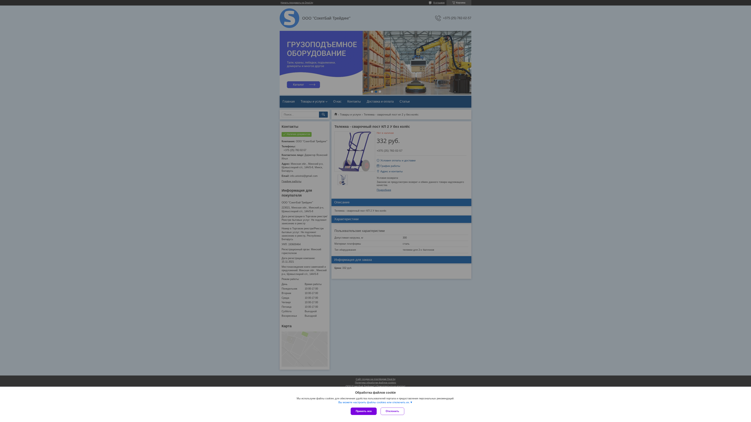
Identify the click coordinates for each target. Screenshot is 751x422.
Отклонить (392, 411)
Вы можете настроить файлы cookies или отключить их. (374, 402)
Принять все (364, 411)
